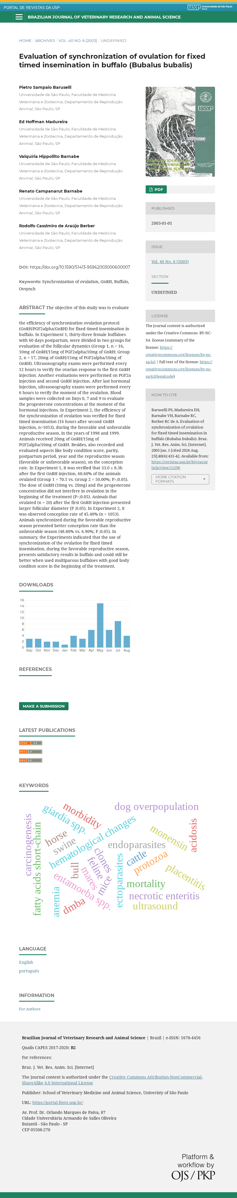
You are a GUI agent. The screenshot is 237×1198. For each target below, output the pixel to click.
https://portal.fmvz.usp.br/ (57, 1102)
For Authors (29, 1008)
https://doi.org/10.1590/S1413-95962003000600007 (80, 267)
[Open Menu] (19, 17)
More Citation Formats (170, 479)
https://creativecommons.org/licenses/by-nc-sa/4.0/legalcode (179, 369)
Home (25, 40)
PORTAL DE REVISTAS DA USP (32, 8)
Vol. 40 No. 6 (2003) (77, 40)
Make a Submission (44, 706)
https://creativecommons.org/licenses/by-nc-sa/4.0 (178, 354)
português (29, 971)
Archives (45, 40)
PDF (158, 189)
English (26, 962)
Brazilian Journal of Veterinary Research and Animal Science (104, 17)
